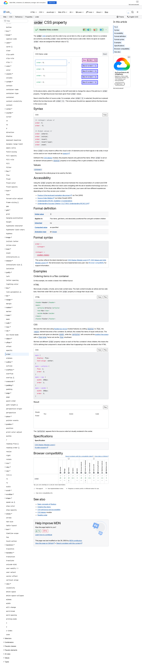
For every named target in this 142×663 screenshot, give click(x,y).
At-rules (7, 654)
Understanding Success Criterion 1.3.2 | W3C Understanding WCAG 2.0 (62, 203)
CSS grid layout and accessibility (49, 510)
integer (54, 232)
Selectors (8, 638)
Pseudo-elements (11, 650)
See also (117, 52)
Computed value (41, 227)
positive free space (101, 334)
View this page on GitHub (44, 543)
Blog (106, 12)
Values (37, 165)
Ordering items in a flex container (51, 276)
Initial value (39, 214)
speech (65, 153)
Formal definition (120, 36)
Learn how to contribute (43, 535)
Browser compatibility (121, 49)
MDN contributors (75, 541)
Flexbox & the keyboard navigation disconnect (53, 195)
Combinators (9, 642)
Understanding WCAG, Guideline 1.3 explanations (54, 201)
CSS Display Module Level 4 (78, 260)
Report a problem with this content (68, 543)
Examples (117, 43)
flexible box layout (60, 329)
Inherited (38, 223)
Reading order (42, 515)
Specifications (119, 46)
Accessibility (118, 33)
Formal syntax (119, 39)
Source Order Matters (45, 198)
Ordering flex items (44, 507)
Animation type (40, 232)
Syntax (116, 30)
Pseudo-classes (10, 646)
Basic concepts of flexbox (46, 504)
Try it (116, 27)
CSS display (48, 158)
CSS (44, 36)
